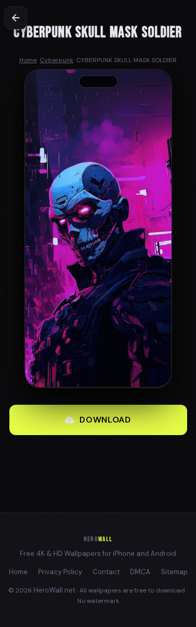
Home (18, 571)
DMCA (140, 571)
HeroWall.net (54, 590)
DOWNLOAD (105, 419)
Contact (106, 571)
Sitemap (174, 571)
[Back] (15, 17)
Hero (98, 539)
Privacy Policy (60, 571)
